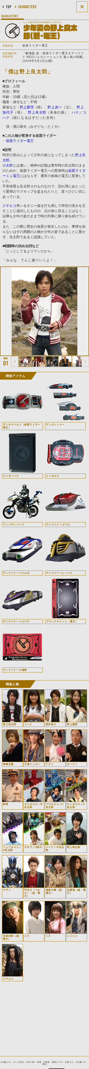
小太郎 (7, 165)
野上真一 (54, 107)
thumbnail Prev (15, 361)
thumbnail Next (85, 361)
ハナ (75, 112)
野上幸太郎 (37, 112)
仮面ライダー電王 (20, 141)
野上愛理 (27, 107)
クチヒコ (9, 206)
